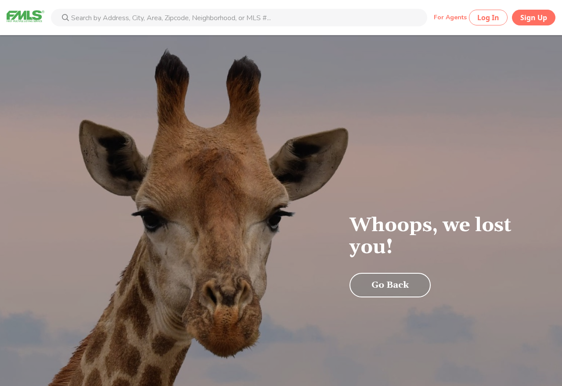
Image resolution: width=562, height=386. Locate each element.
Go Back (390, 285)
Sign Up (533, 17)
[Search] (65, 18)
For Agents (450, 17)
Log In (488, 17)
